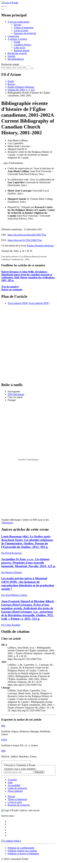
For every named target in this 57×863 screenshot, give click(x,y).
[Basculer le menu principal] (2, 9)
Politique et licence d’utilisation (23, 853)
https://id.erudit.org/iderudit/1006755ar (27, 234)
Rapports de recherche (25, 33)
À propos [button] (13, 39)
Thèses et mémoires (24, 27)
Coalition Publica (22, 44)
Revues (17, 24)
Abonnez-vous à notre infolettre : (20, 769)
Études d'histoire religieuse (21, 87)
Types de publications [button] (18, 21)
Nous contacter (15, 791)
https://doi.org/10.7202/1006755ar (25, 240)
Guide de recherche (17, 788)
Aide (10, 782)
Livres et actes (21, 30)
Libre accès (19, 47)
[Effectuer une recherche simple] (2, 6)
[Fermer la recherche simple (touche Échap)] (5, 6)
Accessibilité (14, 785)
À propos (22, 39)
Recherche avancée (17, 53)
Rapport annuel (21, 50)
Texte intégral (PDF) (18, 303)
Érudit (17, 41)
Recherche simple (10, 64)
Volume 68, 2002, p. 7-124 (21, 89)
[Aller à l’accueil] (9, 2)
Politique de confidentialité (21, 847)
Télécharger (7, 522)
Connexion (13, 36)
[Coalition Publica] (11, 840)
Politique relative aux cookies (22, 850)
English (11, 56)
